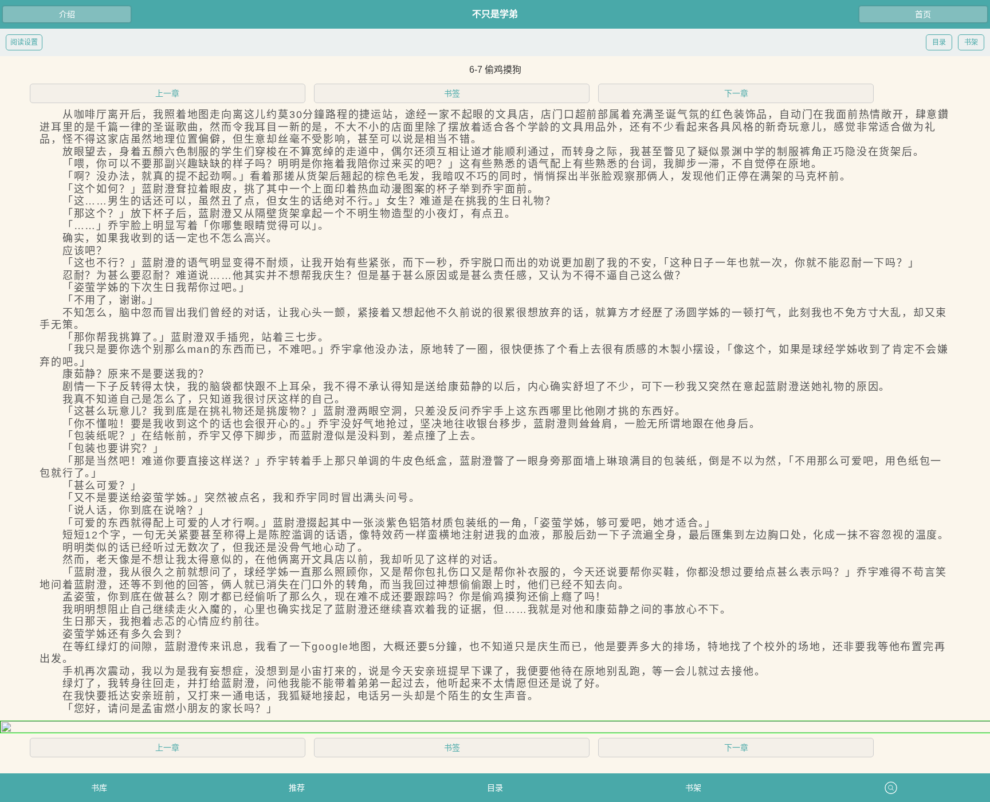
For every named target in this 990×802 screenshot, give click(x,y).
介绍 (67, 14)
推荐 (297, 787)
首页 (923, 14)
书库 (99, 787)
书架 (971, 42)
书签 (452, 93)
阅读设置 (24, 42)
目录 (939, 42)
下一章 (736, 93)
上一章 (167, 93)
